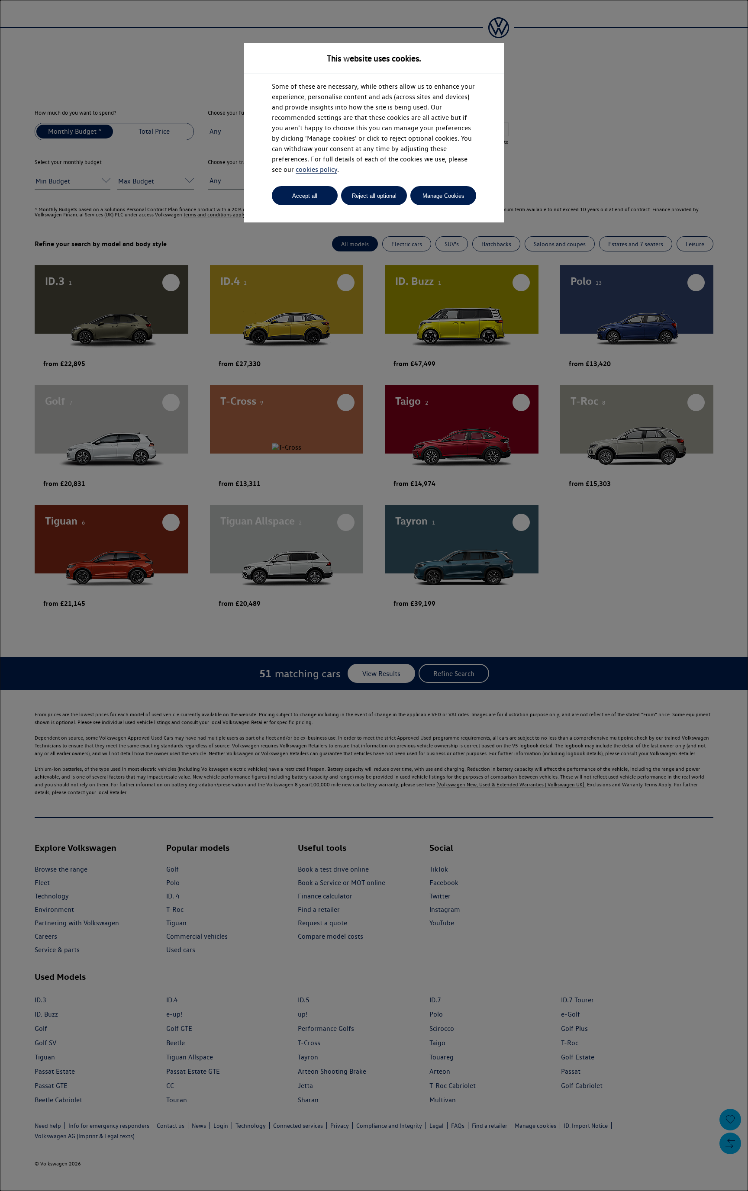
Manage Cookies (443, 196)
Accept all (304, 196)
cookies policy (316, 169)
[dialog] (374, 595)
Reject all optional (374, 196)
